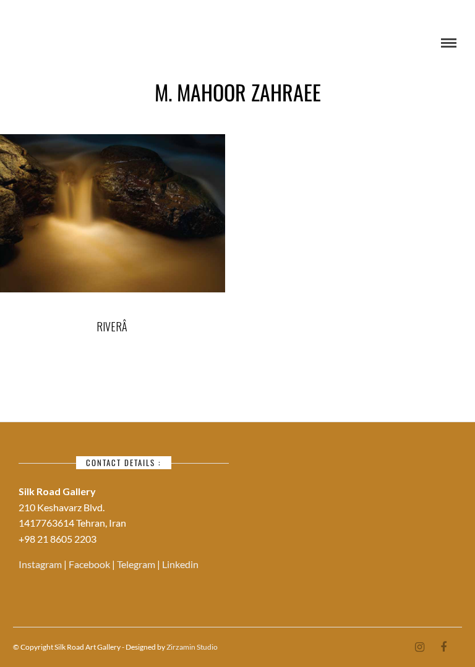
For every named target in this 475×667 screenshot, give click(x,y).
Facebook (90, 564)
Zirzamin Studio (192, 647)
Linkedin (180, 564)
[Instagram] (419, 647)
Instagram (41, 564)
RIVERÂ (111, 326)
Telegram (137, 564)
